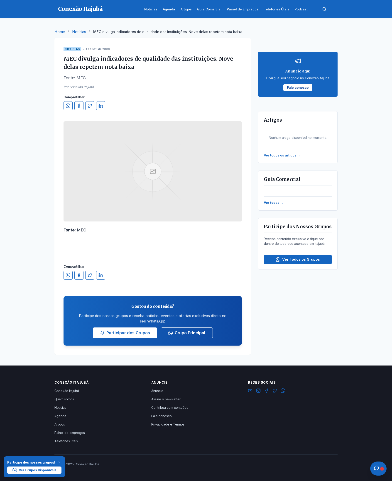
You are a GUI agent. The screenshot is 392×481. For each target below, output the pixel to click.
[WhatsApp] (283, 391)
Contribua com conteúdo (170, 407)
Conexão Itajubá (66, 391)
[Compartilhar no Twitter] (89, 105)
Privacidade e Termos (167, 424)
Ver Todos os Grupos (301, 259)
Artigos (59, 424)
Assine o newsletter (166, 399)
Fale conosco (161, 416)
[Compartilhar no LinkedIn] (100, 105)
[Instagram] (258, 391)
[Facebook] (266, 391)
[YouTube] (250, 391)
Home (59, 31)
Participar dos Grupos (128, 332)
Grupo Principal (190, 332)
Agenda (60, 416)
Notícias (79, 31)
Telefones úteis (66, 441)
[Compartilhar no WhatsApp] (68, 105)
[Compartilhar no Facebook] (78, 105)
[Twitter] (274, 391)
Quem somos (64, 399)
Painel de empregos (69, 433)
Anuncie (157, 391)
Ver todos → (273, 202)
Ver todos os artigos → (282, 155)
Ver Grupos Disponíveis (37, 470)
